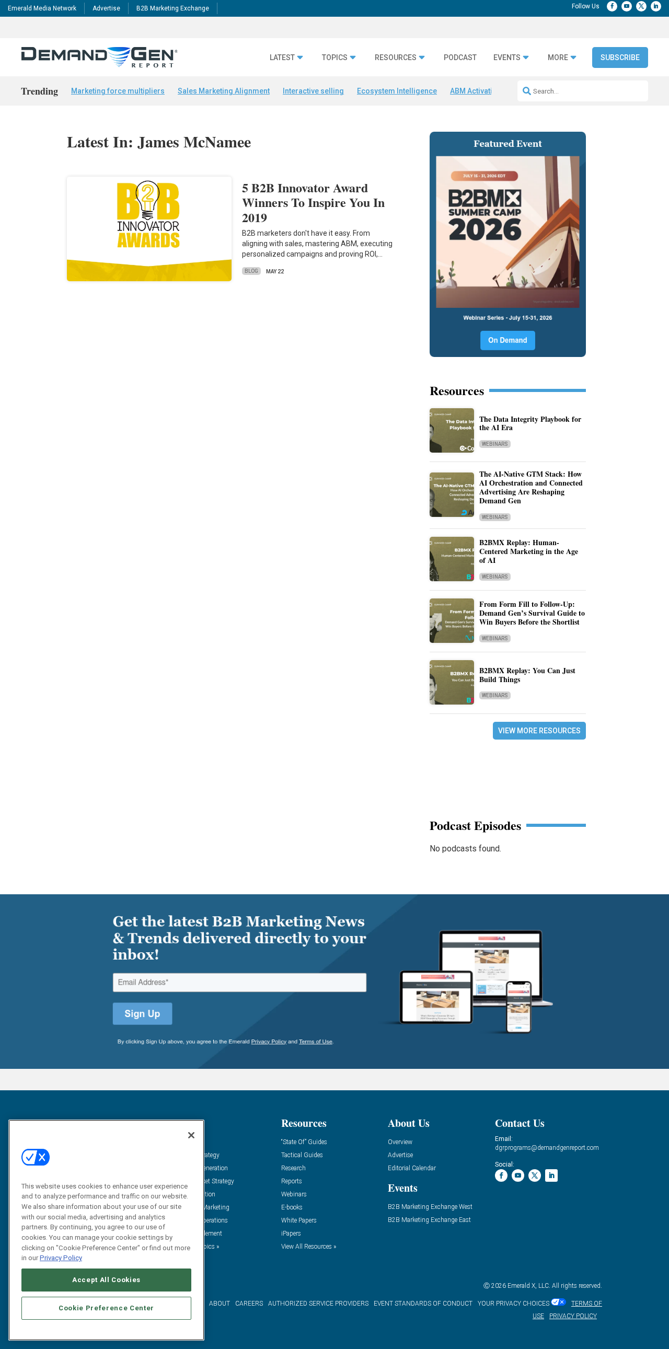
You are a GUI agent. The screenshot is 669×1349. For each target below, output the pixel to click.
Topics (335, 58)
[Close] (191, 1135)
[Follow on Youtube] (626, 6)
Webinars (495, 444)
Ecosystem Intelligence (397, 91)
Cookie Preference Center (106, 1308)
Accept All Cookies (106, 1280)
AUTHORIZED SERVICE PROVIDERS (318, 1303)
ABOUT (219, 1303)
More (558, 58)
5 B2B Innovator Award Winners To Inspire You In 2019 (313, 202)
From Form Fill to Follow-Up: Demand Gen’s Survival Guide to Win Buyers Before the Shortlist (532, 612)
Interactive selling (313, 91)
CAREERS (249, 1303)
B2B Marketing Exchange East (429, 1220)
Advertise (106, 8)
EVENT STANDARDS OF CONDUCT (423, 1303)
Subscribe (620, 57)
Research (293, 1168)
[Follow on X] (641, 6)
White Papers (299, 1220)
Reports (291, 1181)
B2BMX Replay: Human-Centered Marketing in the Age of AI (528, 551)
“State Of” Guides (304, 1142)
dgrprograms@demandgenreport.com (547, 1147)
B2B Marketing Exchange (172, 8)
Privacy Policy (61, 1258)
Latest (282, 58)
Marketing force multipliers (118, 91)
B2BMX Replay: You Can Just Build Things (527, 675)
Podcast (460, 58)
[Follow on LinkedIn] (656, 6)
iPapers (291, 1233)
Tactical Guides (302, 1155)
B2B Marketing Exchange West (430, 1207)
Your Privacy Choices (513, 1303)
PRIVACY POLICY (573, 1316)
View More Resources (539, 731)
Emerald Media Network (42, 8)
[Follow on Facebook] (612, 6)
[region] (106, 1230)
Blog (251, 271)
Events (507, 58)
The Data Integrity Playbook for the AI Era (530, 423)
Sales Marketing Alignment (224, 91)
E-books (292, 1207)
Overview (400, 1142)
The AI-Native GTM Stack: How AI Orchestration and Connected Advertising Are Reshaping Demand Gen (531, 486)
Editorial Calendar (412, 1168)
